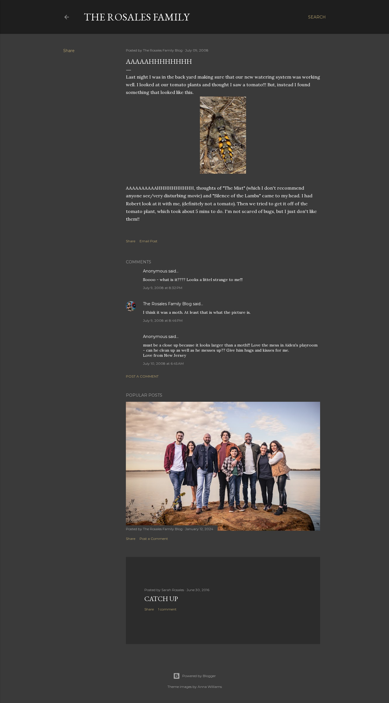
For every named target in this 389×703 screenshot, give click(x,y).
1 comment (167, 609)
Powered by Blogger (199, 676)
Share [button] (69, 50)
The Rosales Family (136, 17)
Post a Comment (142, 376)
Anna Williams (210, 686)
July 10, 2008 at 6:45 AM (163, 363)
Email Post (148, 241)
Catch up (161, 598)
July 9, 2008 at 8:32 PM (162, 288)
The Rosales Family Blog (167, 303)
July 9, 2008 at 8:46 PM (163, 320)
